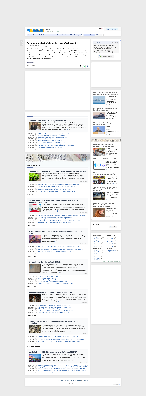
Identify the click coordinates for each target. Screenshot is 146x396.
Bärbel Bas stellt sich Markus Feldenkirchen (49, 276)
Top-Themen (31, 115)
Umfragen (78, 35)
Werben (98, 35)
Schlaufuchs (42, 35)
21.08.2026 (97, 240)
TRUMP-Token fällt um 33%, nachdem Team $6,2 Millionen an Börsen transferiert (54, 322)
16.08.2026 (97, 250)
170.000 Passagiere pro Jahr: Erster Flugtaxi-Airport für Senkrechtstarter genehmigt (105, 188)
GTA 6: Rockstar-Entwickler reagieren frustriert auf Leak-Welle (54, 253)
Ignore (114, 261)
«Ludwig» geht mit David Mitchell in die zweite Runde (52, 281)
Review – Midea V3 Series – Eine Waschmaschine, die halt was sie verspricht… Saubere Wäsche (53, 201)
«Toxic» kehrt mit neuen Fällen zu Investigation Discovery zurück (55, 283)
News (29, 35)
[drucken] (21, 44)
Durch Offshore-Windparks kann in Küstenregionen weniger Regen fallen (106, 93)
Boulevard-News (33, 166)
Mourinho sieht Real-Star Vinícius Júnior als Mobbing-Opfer (51, 292)
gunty (98, 42)
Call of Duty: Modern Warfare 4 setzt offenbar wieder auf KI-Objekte (56, 251)
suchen (114, 227)
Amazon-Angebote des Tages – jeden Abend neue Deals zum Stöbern (57, 219)
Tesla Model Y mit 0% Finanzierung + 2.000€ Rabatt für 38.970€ (55, 222)
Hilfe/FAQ (78, 382)
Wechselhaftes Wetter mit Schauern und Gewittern (51, 135)
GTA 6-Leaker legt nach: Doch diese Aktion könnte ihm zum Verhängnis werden (55, 232)
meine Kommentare (107, 261)
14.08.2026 (97, 253)
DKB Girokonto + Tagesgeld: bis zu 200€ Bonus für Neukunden (55, 217)
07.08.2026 (110, 240)
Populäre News (111, 250)
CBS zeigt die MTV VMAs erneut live (47, 278)
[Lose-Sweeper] (103, 35)
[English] (102, 29)
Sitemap (60, 380)
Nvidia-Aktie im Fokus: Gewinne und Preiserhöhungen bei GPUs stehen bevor (59, 341)
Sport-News (31, 286)
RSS (86, 382)
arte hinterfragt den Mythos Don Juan (48, 280)
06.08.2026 (110, 242)
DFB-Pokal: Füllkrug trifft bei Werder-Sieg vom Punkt (52, 309)
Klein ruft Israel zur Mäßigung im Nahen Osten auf (51, 142)
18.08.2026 (97, 245)
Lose (58, 35)
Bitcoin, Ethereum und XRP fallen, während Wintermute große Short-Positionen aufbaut (61, 338)
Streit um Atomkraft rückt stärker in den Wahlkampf (51, 43)
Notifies (119, 261)
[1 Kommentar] (31, 65)
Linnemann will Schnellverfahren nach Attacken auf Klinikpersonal (55, 149)
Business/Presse (33, 346)
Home (60, 382)
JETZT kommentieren (107, 56)
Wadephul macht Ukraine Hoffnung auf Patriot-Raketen (49, 120)
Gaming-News (32, 225)
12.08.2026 (97, 256)
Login (108, 29)
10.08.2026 (97, 259)
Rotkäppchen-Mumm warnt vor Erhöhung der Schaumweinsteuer (55, 134)
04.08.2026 (110, 245)
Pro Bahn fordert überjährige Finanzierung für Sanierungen (103, 145)
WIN (71, 35)
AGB (72, 380)
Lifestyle (65, 35)
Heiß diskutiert (111, 252)
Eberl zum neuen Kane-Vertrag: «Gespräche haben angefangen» (55, 310)
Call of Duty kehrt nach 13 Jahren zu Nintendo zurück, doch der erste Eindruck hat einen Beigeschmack (65, 246)
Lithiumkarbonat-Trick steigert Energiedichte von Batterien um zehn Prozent (57, 171)
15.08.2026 (97, 252)
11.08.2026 (97, 258)
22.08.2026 (97, 239)
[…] (67, 129)
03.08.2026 (110, 246)
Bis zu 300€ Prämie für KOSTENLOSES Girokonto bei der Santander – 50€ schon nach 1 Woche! (64, 220)
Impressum (85, 380)
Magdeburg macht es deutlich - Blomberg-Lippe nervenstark (54, 312)
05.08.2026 (110, 243)
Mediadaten (78, 380)
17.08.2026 (97, 246)
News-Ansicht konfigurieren (114, 260)
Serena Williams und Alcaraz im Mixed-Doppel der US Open (54, 305)
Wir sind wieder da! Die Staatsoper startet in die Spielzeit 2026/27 (53, 352)
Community (51, 35)
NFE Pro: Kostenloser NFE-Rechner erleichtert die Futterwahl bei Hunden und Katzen (61, 249)
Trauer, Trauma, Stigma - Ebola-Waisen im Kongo (51, 140)
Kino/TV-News (32, 256)
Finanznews (31, 315)
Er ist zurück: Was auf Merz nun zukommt (49, 139)
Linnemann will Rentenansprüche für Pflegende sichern (53, 144)
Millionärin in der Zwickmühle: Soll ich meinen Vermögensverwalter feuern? (58, 336)
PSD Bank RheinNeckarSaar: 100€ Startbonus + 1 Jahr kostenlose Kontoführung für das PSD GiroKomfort (66, 215)
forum (119, 59)
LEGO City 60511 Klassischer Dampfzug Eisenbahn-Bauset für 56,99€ (57, 191)
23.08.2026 (97, 237)
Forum (35, 35)
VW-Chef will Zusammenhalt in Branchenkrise (50, 147)
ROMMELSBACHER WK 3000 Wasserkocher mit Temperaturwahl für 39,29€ (58, 184)
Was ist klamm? (89, 35)
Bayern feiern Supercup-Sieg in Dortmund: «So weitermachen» (55, 307)
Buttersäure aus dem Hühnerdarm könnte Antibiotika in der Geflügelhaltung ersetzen (104, 204)
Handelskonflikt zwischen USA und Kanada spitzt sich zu (53, 137)
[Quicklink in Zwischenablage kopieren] (21, 42)
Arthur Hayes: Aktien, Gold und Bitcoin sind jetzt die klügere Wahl (55, 343)
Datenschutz (67, 380)
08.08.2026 (110, 239)
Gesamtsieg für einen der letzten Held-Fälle (45, 262)
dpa (46, 46)
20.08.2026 (97, 242)
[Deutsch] (100, 29)
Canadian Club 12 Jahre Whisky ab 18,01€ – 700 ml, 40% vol (54, 189)
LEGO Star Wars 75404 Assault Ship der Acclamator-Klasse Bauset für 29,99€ (59, 186)
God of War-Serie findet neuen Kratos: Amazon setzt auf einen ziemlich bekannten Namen (62, 248)
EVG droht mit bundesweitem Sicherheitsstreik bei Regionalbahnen (56, 145)
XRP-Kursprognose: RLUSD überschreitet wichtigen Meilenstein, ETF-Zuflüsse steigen (61, 339)
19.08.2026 (97, 243)
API (83, 382)
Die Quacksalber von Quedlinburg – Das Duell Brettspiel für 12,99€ (56, 188)
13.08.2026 (97, 255)
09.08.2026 (110, 237)
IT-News (30, 195)
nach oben (116, 384)
